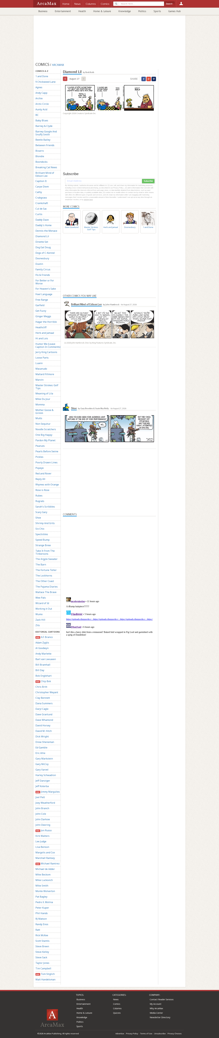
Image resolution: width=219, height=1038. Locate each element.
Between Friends (44, 145)
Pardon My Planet (45, 440)
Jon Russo (44, 830)
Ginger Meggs (43, 316)
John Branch (42, 808)
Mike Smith (41, 885)
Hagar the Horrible (46, 321)
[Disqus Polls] (109, 553)
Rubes (38, 495)
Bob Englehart (43, 675)
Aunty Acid (41, 109)
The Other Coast (44, 581)
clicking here (88, 199)
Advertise (119, 1033)
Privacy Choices (175, 1033)
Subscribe (148, 181)
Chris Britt (41, 686)
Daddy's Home (43, 225)
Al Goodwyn (42, 648)
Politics (142, 11)
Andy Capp (41, 92)
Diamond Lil (42, 236)
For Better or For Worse (44, 282)
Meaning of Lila (44, 393)
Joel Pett (40, 797)
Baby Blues (41, 120)
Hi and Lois (41, 338)
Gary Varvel (41, 769)
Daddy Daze (42, 219)
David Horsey (42, 725)
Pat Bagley (41, 896)
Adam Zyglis (42, 642)
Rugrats (39, 501)
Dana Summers (44, 703)
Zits (37, 625)
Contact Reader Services (162, 999)
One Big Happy (43, 434)
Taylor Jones (42, 963)
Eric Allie (40, 753)
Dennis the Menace (46, 230)
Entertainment (63, 11)
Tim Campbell (43, 968)
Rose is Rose (42, 490)
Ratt (37, 929)
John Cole (40, 813)
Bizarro (39, 150)
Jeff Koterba (42, 786)
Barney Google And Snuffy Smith (46, 133)
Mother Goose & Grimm (44, 411)
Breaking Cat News (46, 167)
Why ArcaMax (156, 1008)
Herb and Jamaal (44, 333)
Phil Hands (41, 913)
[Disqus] (109, 633)
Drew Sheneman (44, 742)
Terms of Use (146, 1033)
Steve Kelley (42, 952)
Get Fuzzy (40, 310)
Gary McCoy (42, 764)
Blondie (39, 156)
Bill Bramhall (42, 664)
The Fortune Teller (46, 570)
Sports (157, 11)
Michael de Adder (45, 869)
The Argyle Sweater (46, 559)
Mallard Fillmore (44, 374)
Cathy (38, 192)
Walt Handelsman (45, 979)
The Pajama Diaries (46, 586)
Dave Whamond (44, 720)
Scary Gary (41, 512)
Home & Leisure (102, 11)
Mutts (38, 418)
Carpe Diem (42, 186)
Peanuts (40, 446)
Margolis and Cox (45, 852)
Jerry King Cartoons (46, 352)
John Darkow (42, 819)
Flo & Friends (42, 275)
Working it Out (43, 608)
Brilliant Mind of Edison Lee (44, 174)
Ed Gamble (41, 747)
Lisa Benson (42, 847)
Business (42, 11)
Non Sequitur (43, 423)
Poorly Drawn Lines (46, 462)
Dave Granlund (43, 714)
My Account (155, 1003)
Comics (116, 1003)
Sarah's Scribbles (45, 506)
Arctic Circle (42, 104)
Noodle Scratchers (45, 429)
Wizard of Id (42, 603)
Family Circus (42, 269)
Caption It (41, 181)
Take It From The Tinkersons (45, 552)
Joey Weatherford (45, 802)
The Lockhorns (43, 575)
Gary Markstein (44, 758)
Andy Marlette (43, 653)
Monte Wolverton (45, 891)
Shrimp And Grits (45, 523)
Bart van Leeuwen (45, 659)
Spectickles (41, 534)
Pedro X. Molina (44, 902)
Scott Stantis (42, 940)
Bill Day (39, 670)
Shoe (38, 517)
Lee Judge (40, 841)
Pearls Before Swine (46, 451)
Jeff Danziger (42, 780)
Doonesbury (42, 258)
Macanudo (41, 368)
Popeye (39, 468)
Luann (39, 363)
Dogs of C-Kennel (45, 252)
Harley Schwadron (45, 775)
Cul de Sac (41, 208)
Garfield (39, 305)
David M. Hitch (43, 731)
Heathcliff (40, 327)
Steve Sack (41, 957)
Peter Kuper (42, 907)
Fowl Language (43, 294)
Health (82, 11)
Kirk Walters (42, 836)
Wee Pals (40, 597)
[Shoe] (66, 407)
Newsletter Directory (160, 1017)
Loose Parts (42, 357)
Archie (39, 98)
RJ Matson (41, 918)
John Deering (42, 824)
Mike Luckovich (44, 880)
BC (37, 115)
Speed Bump (42, 539)
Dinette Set (41, 241)
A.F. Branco (44, 637)
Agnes (38, 87)
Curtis (38, 214)
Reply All (40, 479)
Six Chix (39, 528)
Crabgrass (41, 197)
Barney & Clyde (43, 126)
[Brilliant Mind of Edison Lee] (66, 303)
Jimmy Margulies (48, 791)
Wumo (39, 614)
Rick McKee (41, 935)
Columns (117, 1008)
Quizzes (117, 1012)
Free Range (41, 299)
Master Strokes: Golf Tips (46, 387)
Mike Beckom (43, 874)
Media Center (156, 1012)
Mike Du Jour (42, 399)
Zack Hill (40, 619)
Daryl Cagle (41, 709)
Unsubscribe (160, 1033)
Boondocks (41, 161)
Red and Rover (43, 473)
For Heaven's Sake (45, 288)
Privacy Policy (132, 1033)
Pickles (39, 457)
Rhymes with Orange (47, 484)
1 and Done (41, 76)
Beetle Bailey (42, 139)
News (116, 999)
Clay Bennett (42, 697)
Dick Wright (42, 736)
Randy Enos (41, 924)
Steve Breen (42, 946)
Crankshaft (41, 203)
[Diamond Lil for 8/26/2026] (65, 79)
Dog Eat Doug (43, 247)
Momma (40, 404)
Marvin (39, 379)
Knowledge (124, 11)
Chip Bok (43, 681)
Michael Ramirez (47, 863)
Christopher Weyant (46, 692)
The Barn (40, 564)
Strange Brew (43, 545)
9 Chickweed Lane (45, 81)
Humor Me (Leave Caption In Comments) (47, 345)
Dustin (39, 264)
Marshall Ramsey (45, 858)
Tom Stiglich (45, 974)
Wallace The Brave (45, 592)
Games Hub (174, 11)
